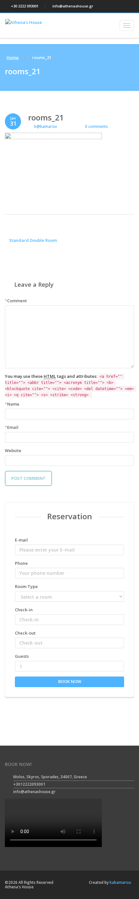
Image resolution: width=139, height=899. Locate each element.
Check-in (24, 610)
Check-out (25, 633)
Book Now (69, 681)
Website (13, 450)
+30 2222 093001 (24, 6)
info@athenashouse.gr (72, 6)
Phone (21, 563)
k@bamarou (45, 126)
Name (12, 404)
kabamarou (120, 882)
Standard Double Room (32, 240)
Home (12, 57)
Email (11, 427)
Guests (22, 656)
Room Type (26, 586)
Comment (16, 301)
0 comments (96, 126)
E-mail (21, 540)
